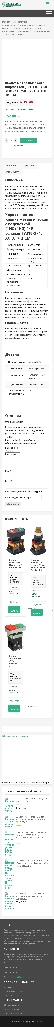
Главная (6, 22)
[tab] (11, 166)
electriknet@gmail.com (20, 977)
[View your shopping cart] (45, 5)
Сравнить (18, 145)
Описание (11, 165)
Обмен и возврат (12, 1005)
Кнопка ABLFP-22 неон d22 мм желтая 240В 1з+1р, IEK (38, 565)
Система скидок (11, 1009)
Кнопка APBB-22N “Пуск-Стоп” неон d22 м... (15, 564)
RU (3, 4)
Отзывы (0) (13, 171)
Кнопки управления (23, 28)
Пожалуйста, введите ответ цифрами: (24, 491)
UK (7, 4)
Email (8, 481)
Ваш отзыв (11, 454)
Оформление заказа (13, 991)
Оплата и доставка (13, 1013)
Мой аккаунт (10, 987)
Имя (8, 471)
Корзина (8, 996)
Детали (29, 165)
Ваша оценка (11, 448)
